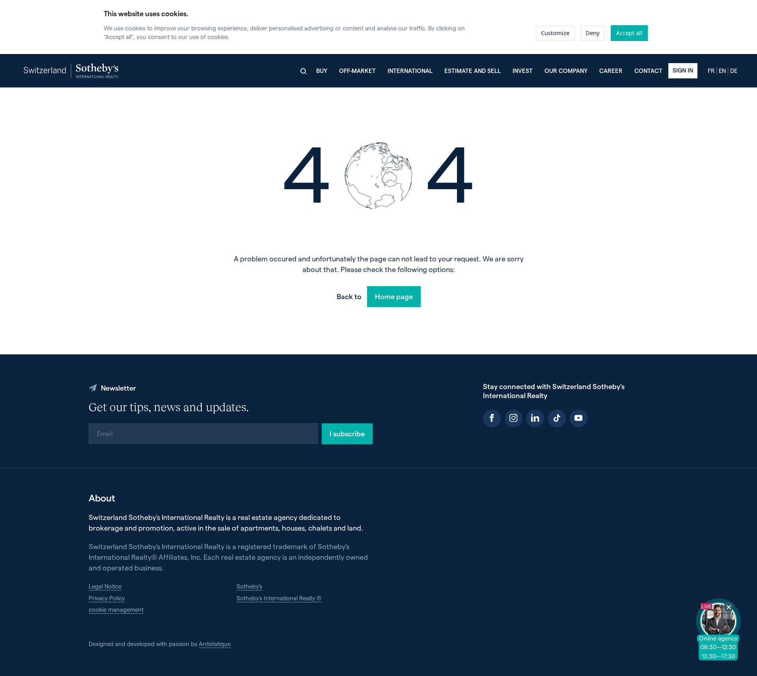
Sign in (683, 70)
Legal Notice (105, 586)
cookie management (116, 609)
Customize (555, 33)
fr (711, 70)
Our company (565, 70)
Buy (321, 70)
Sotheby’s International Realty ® (279, 598)
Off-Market (357, 70)
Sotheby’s (249, 586)
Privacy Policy (107, 598)
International (410, 70)
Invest (523, 70)
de (733, 70)
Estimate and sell (472, 70)
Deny (592, 33)
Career (611, 70)
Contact (648, 70)
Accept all (629, 33)
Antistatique (215, 643)
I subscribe (347, 433)
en (722, 70)
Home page (394, 296)
